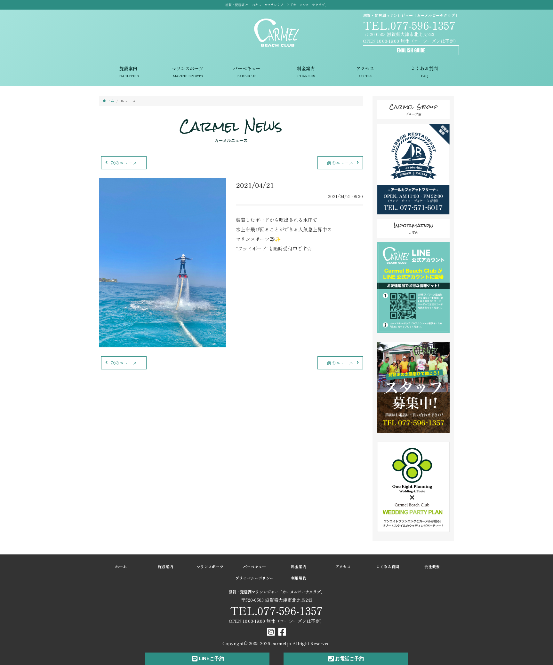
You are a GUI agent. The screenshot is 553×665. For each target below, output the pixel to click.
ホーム (108, 100)
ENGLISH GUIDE (411, 50)
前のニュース (340, 162)
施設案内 (128, 72)
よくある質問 (424, 72)
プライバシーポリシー (254, 578)
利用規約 (298, 578)
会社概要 (432, 566)
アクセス (365, 72)
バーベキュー (246, 72)
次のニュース (123, 162)
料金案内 (306, 72)
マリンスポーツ (187, 72)
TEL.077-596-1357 (409, 24)
